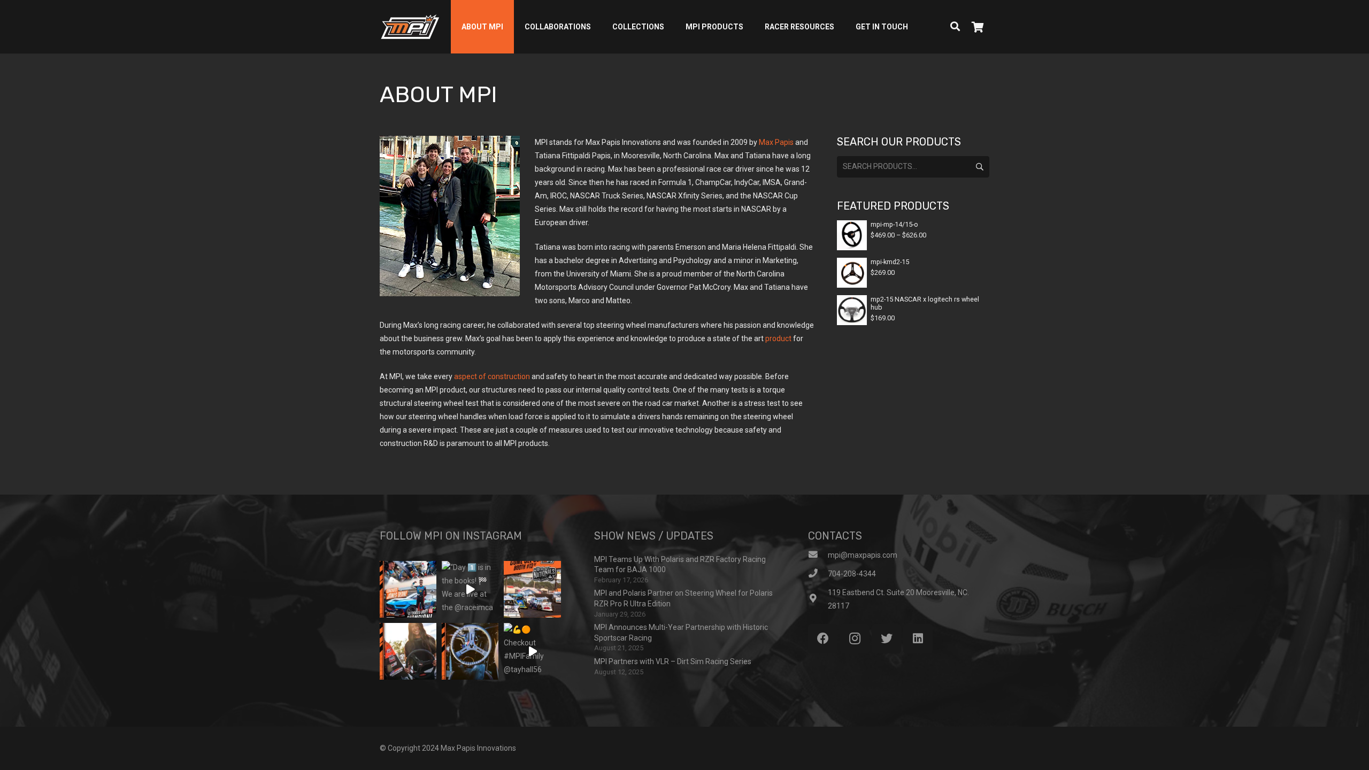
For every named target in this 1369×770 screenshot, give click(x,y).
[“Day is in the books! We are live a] (470, 589)
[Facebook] (822, 638)
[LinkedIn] (918, 638)
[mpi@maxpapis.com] (818, 555)
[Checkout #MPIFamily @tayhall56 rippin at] (532, 651)
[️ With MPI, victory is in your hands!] (408, 651)
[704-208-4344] (818, 574)
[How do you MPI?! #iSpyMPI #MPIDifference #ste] (470, 651)
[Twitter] (886, 638)
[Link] (410, 26)
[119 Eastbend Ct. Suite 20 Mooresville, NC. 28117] (818, 599)
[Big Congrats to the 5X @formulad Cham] (408, 589)
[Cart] (977, 26)
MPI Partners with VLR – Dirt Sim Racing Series (672, 661)
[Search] (955, 26)
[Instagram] (855, 638)
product (778, 338)
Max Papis (776, 142)
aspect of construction (492, 376)
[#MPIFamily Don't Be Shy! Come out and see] (532, 589)
